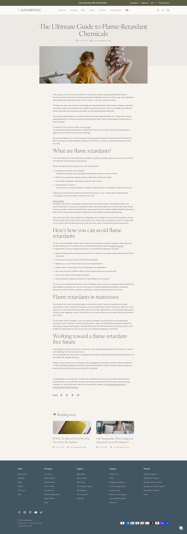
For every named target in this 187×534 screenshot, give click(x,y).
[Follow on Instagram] (24, 512)
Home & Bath (116, 10)
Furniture (102, 10)
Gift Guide (81, 482)
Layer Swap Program (117, 498)
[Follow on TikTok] (41, 512)
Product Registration (117, 486)
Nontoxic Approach (52, 494)
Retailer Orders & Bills (152, 482)
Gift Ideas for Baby (84, 486)
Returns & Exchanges (117, 494)
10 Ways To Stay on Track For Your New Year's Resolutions (71, 440)
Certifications (49, 482)
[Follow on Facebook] (19, 512)
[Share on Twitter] (67, 395)
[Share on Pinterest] (72, 395)
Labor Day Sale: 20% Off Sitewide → (93, 3)
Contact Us (113, 474)
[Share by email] (78, 395)
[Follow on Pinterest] (30, 512)
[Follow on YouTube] (35, 512)
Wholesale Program (151, 478)
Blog (46, 502)
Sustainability (49, 478)
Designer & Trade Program (154, 486)
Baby (83, 10)
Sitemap (80, 498)
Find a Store (164, 3)
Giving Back (49, 490)
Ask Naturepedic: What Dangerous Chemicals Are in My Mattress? (114, 440)
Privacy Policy (22, 523)
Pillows (92, 10)
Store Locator (82, 494)
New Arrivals (82, 478)
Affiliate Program (150, 474)
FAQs (111, 478)
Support (144, 3)
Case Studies (49, 498)
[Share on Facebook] (61, 395)
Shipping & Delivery (117, 482)
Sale (127, 10)
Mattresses (62, 10)
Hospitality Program (152, 490)
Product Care (114, 490)
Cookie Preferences (25, 526)
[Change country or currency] (153, 3)
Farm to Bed (49, 486)
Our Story (48, 474)
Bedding (74, 10)
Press (146, 494)
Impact (135, 3)
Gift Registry (82, 490)
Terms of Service (36, 523)
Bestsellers (81, 474)
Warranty (113, 502)
